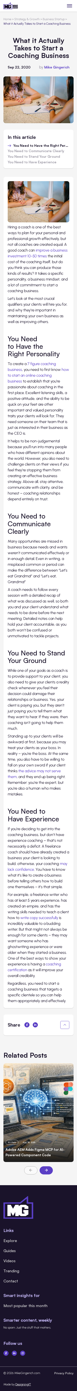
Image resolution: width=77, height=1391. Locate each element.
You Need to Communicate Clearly (36, 151)
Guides (9, 1250)
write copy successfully (39, 917)
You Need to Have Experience (32, 162)
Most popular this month (25, 1305)
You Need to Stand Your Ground (34, 157)
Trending (11, 1270)
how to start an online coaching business (38, 375)
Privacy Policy (64, 1373)
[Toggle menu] (70, 6)
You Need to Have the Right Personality (41, 146)
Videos (9, 1260)
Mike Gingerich (57, 67)
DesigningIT (23, 1384)
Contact (10, 1281)
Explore (10, 1240)
